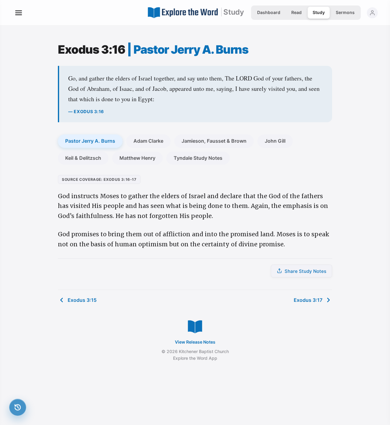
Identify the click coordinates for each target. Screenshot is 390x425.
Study (319, 12)
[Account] (372, 12)
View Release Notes (195, 342)
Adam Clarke (148, 141)
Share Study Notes (305, 271)
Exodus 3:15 (82, 300)
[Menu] (18, 12)
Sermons (345, 12)
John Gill (275, 141)
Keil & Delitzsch (83, 158)
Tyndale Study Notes (198, 158)
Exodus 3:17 (308, 300)
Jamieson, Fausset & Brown (214, 141)
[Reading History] (17, 407)
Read (296, 12)
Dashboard (268, 12)
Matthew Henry (137, 158)
